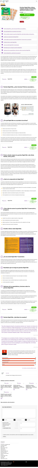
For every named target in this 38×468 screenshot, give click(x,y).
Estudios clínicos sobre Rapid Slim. (10, 42)
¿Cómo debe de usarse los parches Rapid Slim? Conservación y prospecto (17, 39)
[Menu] (1, 1)
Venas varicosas (3, 458)
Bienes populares (3, 447)
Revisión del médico (6, 422)
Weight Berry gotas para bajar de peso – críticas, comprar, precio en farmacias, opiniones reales (6, 395)
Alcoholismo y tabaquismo (5, 444)
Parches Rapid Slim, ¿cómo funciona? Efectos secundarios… (15, 28)
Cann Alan (7, 373)
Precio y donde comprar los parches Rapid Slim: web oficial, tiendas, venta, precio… (19, 34)
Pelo (1, 454)
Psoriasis (2, 456)
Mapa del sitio (6, 465)
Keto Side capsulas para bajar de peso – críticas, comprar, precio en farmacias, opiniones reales (6, 387)
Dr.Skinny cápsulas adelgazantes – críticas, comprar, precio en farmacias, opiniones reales (18, 387)
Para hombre (3, 452)
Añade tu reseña (33, 368)
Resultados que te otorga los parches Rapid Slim (13, 47)
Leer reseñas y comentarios (26, 368)
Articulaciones (3, 445)
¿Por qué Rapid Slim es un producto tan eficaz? (12, 31)
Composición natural (6, 425)
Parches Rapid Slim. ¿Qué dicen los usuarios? (12, 53)
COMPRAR (27, 14)
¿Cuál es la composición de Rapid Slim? (11, 36)
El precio (4, 426)
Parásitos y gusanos (4, 453)
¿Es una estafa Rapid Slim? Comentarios (11, 44)
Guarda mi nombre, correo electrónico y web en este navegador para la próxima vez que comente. (18, 434)
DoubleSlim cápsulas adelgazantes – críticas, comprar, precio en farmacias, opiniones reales (31, 387)
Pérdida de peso (3, 5)
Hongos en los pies (4, 451)
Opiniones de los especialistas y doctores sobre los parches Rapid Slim (17, 50)
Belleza (2, 446)
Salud (1, 457)
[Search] (36, 1)
